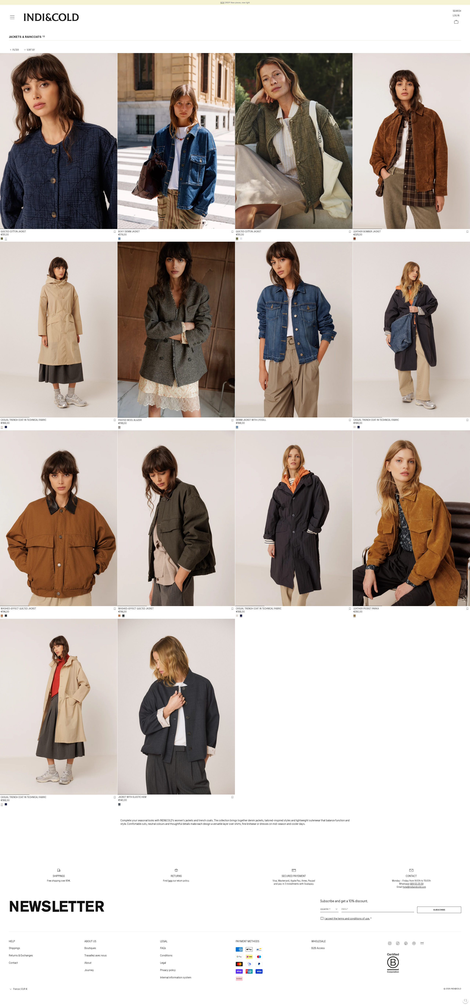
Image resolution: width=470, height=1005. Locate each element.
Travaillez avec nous (95, 955)
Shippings (14, 948)
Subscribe (439, 910)
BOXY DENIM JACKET (129, 231)
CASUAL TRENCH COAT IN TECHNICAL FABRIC (23, 419)
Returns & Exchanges (21, 955)
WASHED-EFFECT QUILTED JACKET (18, 608)
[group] (58, 141)
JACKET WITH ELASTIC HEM (132, 796)
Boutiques (90, 948)
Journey (89, 970)
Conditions (166, 955)
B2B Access (318, 948)
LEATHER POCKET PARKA (366, 608)
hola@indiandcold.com (414, 886)
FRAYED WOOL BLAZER (130, 419)
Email (344, 909)
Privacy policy (168, 970)
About (87, 962)
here (170, 880)
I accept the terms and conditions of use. (347, 918)
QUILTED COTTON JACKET (13, 231)
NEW (222, 2)
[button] (12, 17)
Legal (163, 962)
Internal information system (175, 977)
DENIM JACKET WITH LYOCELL (251, 419)
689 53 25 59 (416, 883)
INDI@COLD (456, 988)
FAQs (163, 948)
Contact (13, 962)
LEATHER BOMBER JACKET (367, 231)
